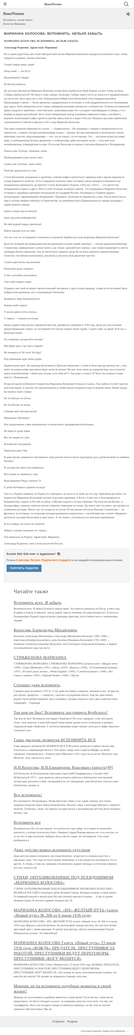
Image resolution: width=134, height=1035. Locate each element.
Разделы (72, 1021)
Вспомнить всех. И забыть (37, 602)
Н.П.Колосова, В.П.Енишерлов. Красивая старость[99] (63, 767)
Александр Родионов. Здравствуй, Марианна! (103, 1031)
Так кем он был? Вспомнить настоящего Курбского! (61, 712)
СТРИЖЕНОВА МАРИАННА (40, 657)
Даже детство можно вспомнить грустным (52, 849)
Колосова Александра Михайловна (45, 629)
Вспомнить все (27, 822)
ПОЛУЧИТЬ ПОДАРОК (24, 568)
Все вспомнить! (28, 794)
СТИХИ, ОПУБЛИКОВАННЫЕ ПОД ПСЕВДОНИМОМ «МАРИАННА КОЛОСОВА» (63, 880)
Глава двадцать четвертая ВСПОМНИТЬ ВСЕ (55, 739)
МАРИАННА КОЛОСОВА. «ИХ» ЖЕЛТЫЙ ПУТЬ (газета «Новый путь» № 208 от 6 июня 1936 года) (66, 912)
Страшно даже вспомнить (37, 684)
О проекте (58, 1021)
